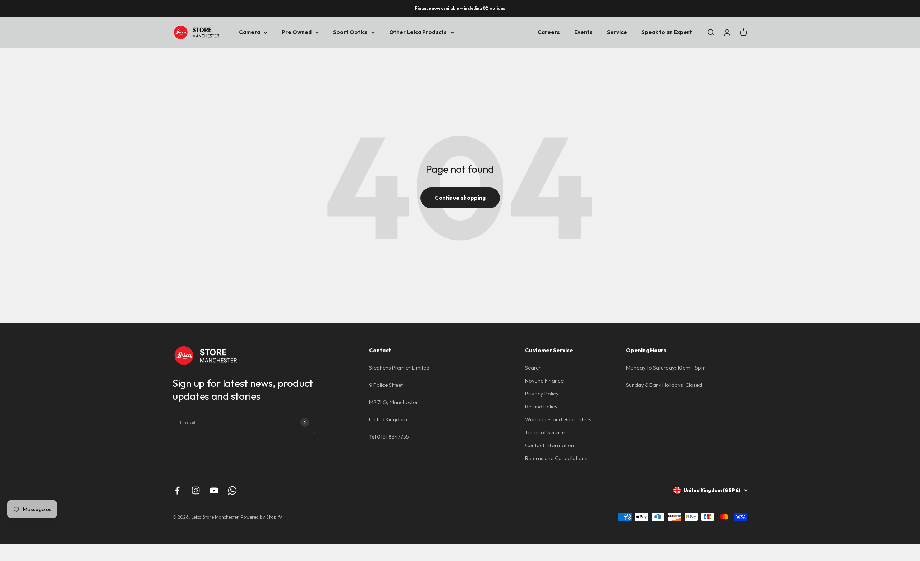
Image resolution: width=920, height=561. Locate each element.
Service (617, 32)
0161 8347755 (393, 436)
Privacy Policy (542, 393)
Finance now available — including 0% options (460, 8)
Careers (549, 32)
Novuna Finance (544, 380)
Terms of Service (545, 432)
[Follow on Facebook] (177, 490)
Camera (249, 32)
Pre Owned (297, 32)
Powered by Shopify (261, 517)
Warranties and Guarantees (558, 419)
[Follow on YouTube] (214, 490)
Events (583, 32)
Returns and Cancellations (556, 458)
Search (533, 367)
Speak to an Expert (666, 32)
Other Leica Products (418, 32)
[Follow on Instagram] (196, 490)
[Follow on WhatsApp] (232, 490)
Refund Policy (541, 406)
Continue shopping (460, 197)
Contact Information (549, 445)
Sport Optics (350, 32)
